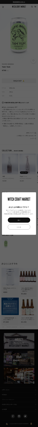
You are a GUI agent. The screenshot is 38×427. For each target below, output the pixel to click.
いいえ (19, 227)
